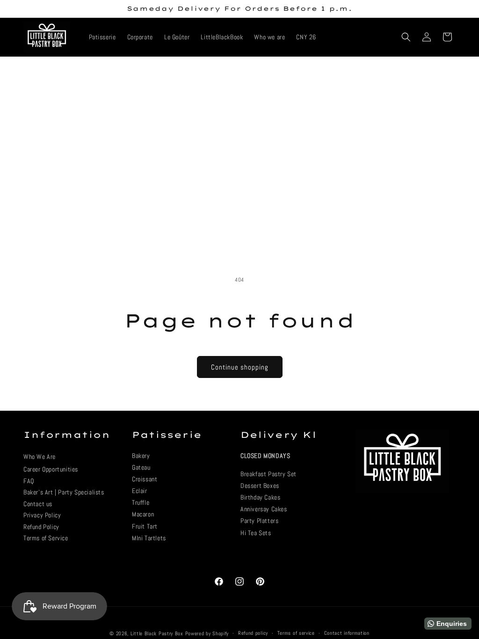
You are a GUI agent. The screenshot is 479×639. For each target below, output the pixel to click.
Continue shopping (240, 367)
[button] (406, 37)
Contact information (347, 633)
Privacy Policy (42, 515)
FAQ (28, 481)
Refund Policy (41, 527)
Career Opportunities (50, 469)
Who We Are (39, 456)
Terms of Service (45, 538)
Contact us (37, 504)
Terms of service (296, 633)
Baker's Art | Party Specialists (63, 492)
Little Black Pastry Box (157, 633)
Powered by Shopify (207, 633)
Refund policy (253, 633)
